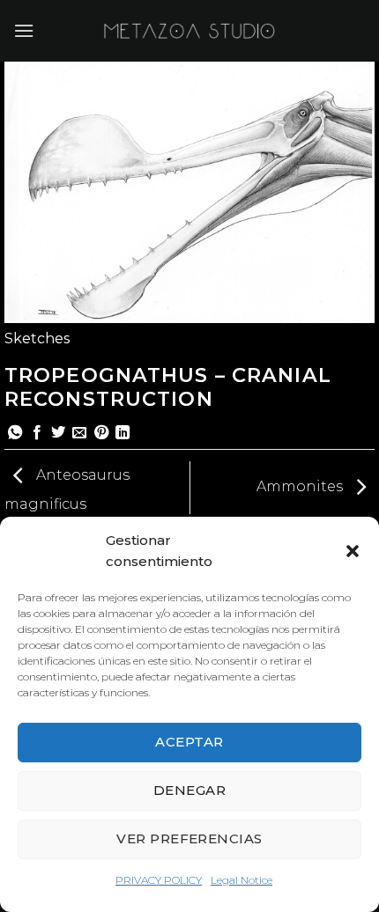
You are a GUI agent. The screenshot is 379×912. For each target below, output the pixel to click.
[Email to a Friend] (79, 433)
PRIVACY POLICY (158, 879)
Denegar (189, 790)
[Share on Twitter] (58, 433)
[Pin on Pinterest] (101, 433)
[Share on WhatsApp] (15, 433)
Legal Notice (241, 879)
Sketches (37, 338)
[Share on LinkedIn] (122, 433)
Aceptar (189, 741)
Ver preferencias (189, 838)
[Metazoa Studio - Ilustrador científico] (189, 30)
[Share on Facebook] (37, 433)
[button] (352, 551)
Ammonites (301, 486)
